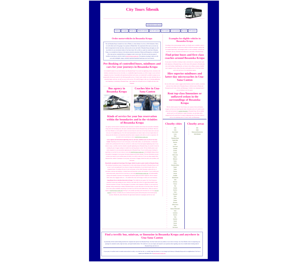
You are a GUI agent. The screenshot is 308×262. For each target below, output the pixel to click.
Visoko (175, 169)
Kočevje (175, 214)
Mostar (175, 156)
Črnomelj (175, 194)
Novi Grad (175, 146)
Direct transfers (165, 30)
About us (117, 30)
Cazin (175, 144)
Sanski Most (175, 140)
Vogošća (175, 188)
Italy (197, 127)
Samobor (175, 219)
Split (175, 127)
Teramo (175, 200)
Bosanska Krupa (175, 138)
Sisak (175, 179)
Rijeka (175, 198)
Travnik (175, 152)
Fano (175, 216)
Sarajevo (175, 190)
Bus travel (184, 30)
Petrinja (175, 171)
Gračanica (175, 212)
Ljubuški (175, 148)
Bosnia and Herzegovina (197, 132)
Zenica (175, 163)
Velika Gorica (175, 204)
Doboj (175, 196)
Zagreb (175, 221)
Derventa (175, 202)
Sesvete (175, 223)
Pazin (175, 210)
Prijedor (175, 150)
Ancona (175, 173)
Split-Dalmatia (197, 134)
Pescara (175, 183)
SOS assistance (192, 30)
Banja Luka (175, 154)
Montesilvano (175, 177)
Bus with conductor (154, 30)
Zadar (197, 129)
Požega (175, 225)
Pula (175, 185)
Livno (175, 134)
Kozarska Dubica (175, 165)
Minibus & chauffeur (143, 30)
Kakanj (175, 167)
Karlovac (175, 181)
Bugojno (175, 142)
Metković (175, 158)
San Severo (175, 227)
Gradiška (175, 175)
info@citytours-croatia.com (154, 25)
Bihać (175, 136)
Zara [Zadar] (175, 132)
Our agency (124, 30)
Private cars (132, 30)
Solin (175, 129)
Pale (175, 206)
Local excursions (175, 30)
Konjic (175, 161)
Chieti (175, 192)
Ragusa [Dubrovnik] (175, 208)
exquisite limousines (183, 111)
